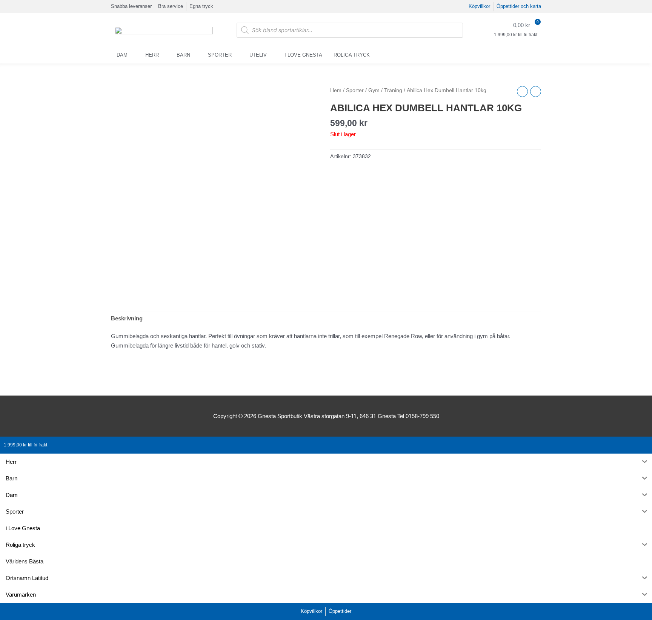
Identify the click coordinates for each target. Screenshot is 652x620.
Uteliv (258, 55)
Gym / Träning (385, 90)
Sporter (220, 55)
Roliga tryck (352, 55)
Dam (122, 55)
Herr (152, 55)
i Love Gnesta (303, 55)
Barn (183, 55)
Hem (335, 90)
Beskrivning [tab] (127, 318)
